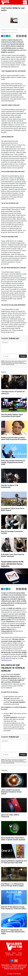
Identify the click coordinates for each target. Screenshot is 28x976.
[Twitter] (5, 36)
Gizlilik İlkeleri (9, 955)
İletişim (20, 953)
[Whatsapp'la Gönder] (9, 36)
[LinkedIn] (7, 36)
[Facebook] (2, 36)
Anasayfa (7, 953)
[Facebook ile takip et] (12, 960)
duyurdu (9, 660)
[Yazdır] (17, 36)
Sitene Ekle (19, 955)
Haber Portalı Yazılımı (15, 974)
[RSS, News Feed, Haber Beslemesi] (16, 960)
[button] (20, 36)
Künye (14, 953)
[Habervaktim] (5, 2)
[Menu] (24, 2)
